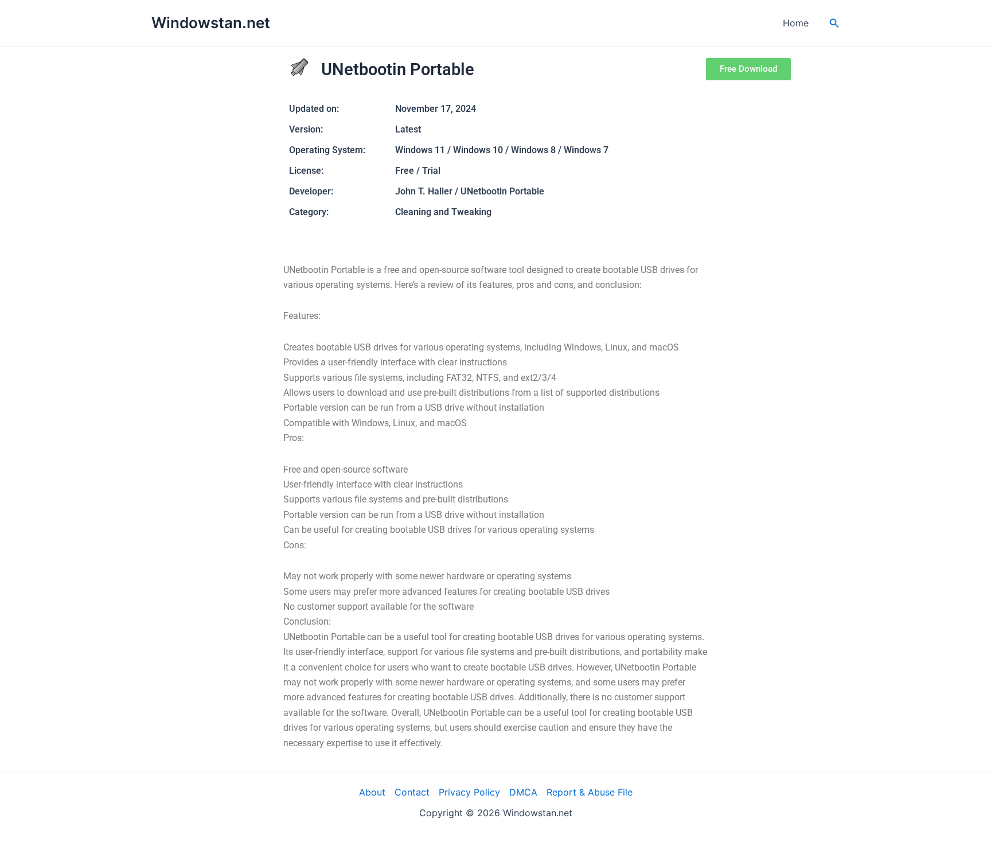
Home (796, 23)
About (372, 792)
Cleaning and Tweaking (443, 211)
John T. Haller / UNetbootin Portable (469, 191)
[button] (834, 23)
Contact (412, 792)
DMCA (523, 792)
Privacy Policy (469, 792)
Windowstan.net (210, 23)
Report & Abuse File (590, 792)
